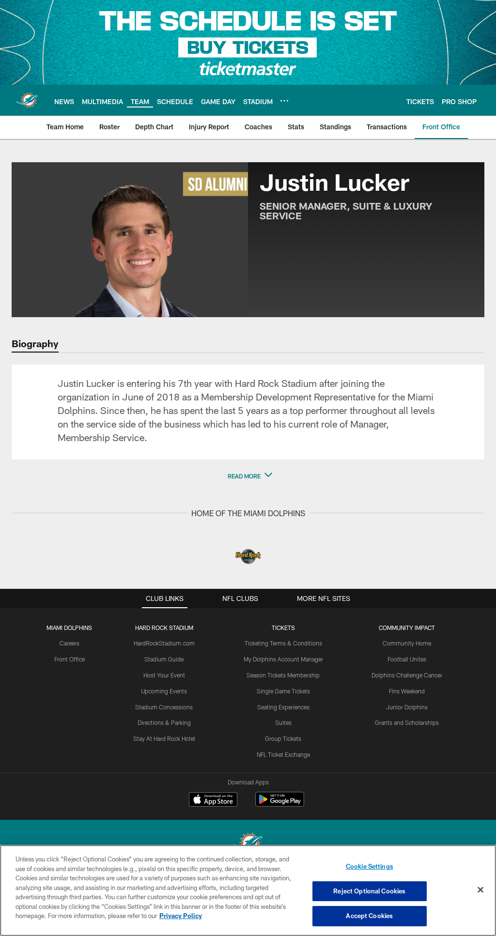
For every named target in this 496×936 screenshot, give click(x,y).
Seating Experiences (283, 707)
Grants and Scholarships (407, 722)
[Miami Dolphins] (248, 844)
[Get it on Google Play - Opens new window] (280, 804)
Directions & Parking (164, 722)
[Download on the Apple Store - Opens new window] (213, 800)
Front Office (69, 659)
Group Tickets (283, 738)
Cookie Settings (369, 866)
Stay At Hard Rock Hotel (164, 738)
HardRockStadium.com (164, 643)
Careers (69, 643)
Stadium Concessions (164, 707)
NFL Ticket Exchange (283, 754)
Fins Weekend (407, 691)
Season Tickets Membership (283, 675)
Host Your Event (164, 675)
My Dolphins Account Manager (283, 659)
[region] (248, 890)
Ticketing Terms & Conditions (283, 643)
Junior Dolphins (407, 707)
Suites (283, 722)
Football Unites (407, 659)
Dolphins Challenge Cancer (407, 675)
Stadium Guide (164, 659)
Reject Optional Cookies (369, 891)
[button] (248, 476)
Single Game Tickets (283, 691)
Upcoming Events (164, 691)
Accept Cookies (369, 916)
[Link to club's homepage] (27, 100)
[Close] (480, 890)
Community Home (407, 643)
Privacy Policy (180, 916)
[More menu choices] (284, 101)
